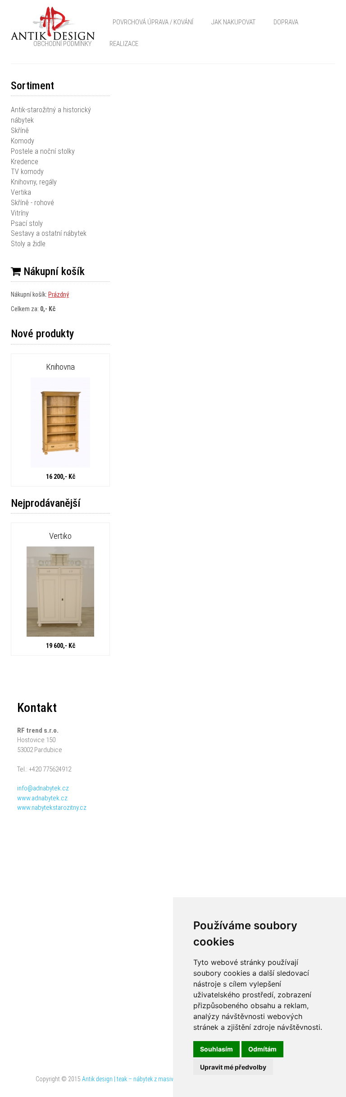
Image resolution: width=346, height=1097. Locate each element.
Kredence (24, 161)
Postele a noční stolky (43, 151)
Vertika (21, 192)
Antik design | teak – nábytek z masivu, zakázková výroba (153, 1079)
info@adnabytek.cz (43, 788)
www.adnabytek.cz (42, 798)
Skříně (20, 130)
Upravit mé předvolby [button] (233, 1067)
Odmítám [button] (262, 1049)
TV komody (27, 171)
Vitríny (20, 213)
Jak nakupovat (233, 22)
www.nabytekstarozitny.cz (51, 807)
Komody (22, 141)
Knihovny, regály (34, 182)
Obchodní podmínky (62, 44)
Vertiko (60, 536)
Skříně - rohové (32, 202)
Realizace (123, 44)
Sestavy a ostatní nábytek (48, 233)
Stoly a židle (28, 243)
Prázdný (58, 294)
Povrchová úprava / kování (153, 22)
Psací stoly (27, 223)
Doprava (285, 22)
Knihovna (60, 367)
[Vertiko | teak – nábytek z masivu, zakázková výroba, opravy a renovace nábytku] (60, 592)
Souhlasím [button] (216, 1049)
